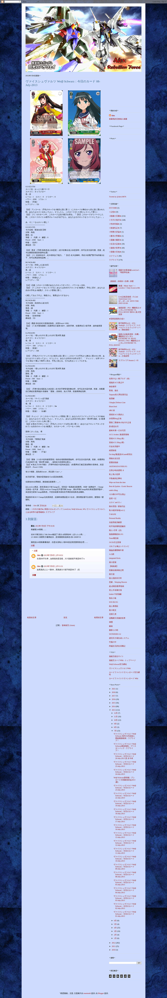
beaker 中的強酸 (115, 594)
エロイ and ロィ (115, 502)
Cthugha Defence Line (117, 402)
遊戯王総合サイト (116, 656)
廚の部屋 (112, 562)
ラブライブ (50, 512)
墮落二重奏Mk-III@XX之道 (120, 422)
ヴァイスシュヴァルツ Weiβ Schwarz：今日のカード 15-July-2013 (125, 835)
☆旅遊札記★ (114, 228)
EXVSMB (113, 208)
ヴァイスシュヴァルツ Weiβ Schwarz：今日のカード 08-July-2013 (125, 874)
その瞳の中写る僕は (117, 494)
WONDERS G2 (115, 634)
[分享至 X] (57, 506)
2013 (114, 710)
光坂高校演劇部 (115, 522)
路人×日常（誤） (116, 530)
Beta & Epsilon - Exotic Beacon (120, 486)
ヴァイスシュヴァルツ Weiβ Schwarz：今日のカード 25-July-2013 (125, 764)
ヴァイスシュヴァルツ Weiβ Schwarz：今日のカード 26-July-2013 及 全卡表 (125, 756)
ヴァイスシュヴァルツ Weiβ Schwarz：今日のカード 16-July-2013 (125, 827)
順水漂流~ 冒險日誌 (117, 506)
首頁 (65, 617)
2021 (114, 689)
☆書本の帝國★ (115, 236)
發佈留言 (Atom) (68, 625)
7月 (115, 731)
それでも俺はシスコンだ (119, 546)
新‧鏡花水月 (114, 426)
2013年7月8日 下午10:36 (44, 526)
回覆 (33, 546)
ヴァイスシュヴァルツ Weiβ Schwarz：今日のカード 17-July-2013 (125, 819)
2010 (114, 950)
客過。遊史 (113, 390)
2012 (114, 943)
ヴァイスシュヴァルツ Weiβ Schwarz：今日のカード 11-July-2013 (125, 851)
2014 (114, 706)
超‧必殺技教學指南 (116, 586)
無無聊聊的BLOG (116, 534)
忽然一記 (112, 498)
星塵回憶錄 (113, 462)
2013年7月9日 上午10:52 (53, 555)
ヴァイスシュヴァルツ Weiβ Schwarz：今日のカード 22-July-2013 (125, 795)
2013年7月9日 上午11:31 (53, 566)
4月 (115, 928)
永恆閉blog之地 (115, 418)
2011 (114, 946)
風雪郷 (112, 398)
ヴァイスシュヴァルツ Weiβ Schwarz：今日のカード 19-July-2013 (125, 803)
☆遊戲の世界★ (115, 248)
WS (84, 509)
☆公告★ (112, 212)
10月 (116, 720)
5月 (115, 924)
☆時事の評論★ (115, 232)
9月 (115, 724)
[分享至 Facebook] (60, 506)
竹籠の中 (112, 642)
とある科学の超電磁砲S (35, 512)
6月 (115, 921)
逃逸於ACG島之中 (116, 382)
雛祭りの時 (113, 630)
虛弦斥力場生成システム (119, 638)
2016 (114, 699)
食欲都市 (112, 386)
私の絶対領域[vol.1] (117, 510)
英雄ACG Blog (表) (116, 438)
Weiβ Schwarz (76, 509)
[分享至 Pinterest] (62, 506)
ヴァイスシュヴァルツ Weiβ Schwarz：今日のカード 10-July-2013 (125, 859)
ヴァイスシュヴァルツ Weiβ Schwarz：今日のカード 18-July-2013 (125, 811)
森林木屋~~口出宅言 (117, 430)
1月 (115, 938)
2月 (115, 935)
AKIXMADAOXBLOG (118, 466)
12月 (116, 713)
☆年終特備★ (114, 224)
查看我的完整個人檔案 (118, 119)
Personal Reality (115, 518)
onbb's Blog (113, 490)
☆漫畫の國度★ (115, 240)
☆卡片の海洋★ (37, 509)
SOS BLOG (113, 602)
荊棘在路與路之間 (116, 570)
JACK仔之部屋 (115, 542)
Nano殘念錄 (113, 538)
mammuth (87, 993)
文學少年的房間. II (116, 470)
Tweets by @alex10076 (117, 197)
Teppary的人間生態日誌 (118, 395)
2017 (114, 696)
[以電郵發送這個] (53, 506)
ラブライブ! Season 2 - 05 (128, 360)
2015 (114, 703)
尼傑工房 (112, 614)
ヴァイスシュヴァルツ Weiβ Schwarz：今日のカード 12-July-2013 (125, 843)
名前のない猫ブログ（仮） (120, 379)
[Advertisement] (123, 90)
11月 (116, 717)
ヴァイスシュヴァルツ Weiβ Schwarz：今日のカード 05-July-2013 (125, 882)
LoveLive (67, 509)
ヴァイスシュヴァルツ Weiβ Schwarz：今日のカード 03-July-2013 (125, 898)
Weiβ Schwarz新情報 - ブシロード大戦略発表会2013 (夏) (124, 780)
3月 (115, 931)
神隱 (111, 622)
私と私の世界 (114, 474)
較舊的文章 (98, 617)
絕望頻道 (112, 450)
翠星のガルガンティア (53, 509)
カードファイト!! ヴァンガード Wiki (123, 678)
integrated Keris (114, 558)
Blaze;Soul (113, 406)
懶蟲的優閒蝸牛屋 (116, 550)
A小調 (111, 554)
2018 (114, 692)
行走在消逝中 (114, 446)
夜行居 (112, 574)
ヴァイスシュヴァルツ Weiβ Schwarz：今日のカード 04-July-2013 (125, 890)
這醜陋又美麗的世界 (117, 618)
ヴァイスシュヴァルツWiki (120, 668)
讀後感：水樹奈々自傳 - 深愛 (122, 281)
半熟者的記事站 (115, 478)
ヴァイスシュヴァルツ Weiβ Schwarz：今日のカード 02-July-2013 (125, 906)
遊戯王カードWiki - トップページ (122, 660)
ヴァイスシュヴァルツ (95, 509)
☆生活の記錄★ (115, 244)
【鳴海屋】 (113, 566)
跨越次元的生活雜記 (117, 646)
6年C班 (112, 410)
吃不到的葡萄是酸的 (117, 526)
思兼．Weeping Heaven (118, 582)
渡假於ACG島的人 (116, 414)
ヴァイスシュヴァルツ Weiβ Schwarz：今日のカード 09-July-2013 (125, 867)
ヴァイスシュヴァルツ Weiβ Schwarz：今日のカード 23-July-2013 (125, 788)
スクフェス (113, 256)
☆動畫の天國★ (115, 216)
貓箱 (111, 626)
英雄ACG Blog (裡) (116, 442)
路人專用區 (113, 606)
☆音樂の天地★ (115, 252)
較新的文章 (31, 617)
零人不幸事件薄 (115, 590)
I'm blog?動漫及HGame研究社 (120, 454)
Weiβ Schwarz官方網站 (118, 664)
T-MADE (112, 514)
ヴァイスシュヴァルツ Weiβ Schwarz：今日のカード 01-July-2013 (125, 914)
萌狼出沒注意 (114, 458)
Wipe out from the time (117, 482)
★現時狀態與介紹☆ (117, 319)
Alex (38, 555)
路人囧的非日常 (115, 578)
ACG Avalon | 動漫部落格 (119, 434)
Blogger (101, 993)
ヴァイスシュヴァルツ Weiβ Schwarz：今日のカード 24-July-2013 (125, 772)
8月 (115, 727)
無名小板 (112, 598)
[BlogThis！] (55, 506)
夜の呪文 (112, 610)
